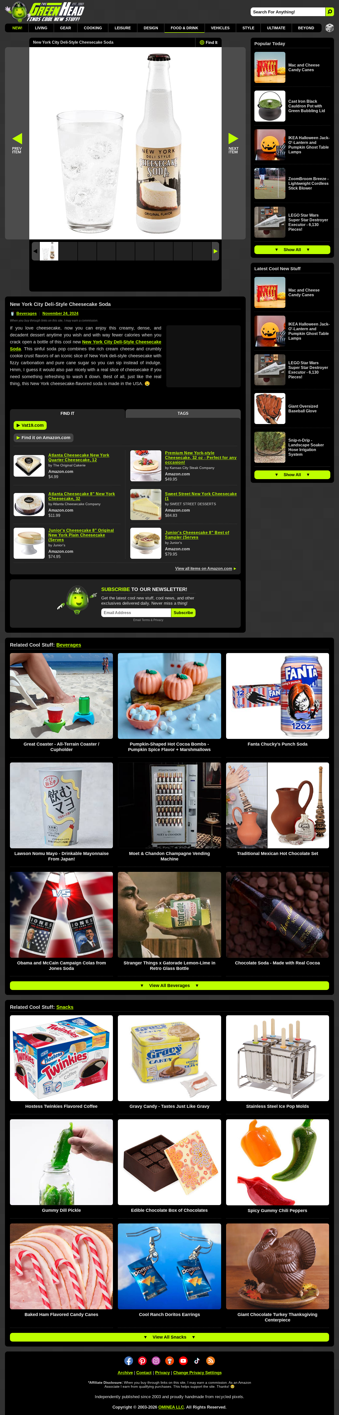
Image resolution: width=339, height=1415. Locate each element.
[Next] (215, 251)
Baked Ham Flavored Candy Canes (61, 1314)
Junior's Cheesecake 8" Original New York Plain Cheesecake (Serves (81, 535)
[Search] (329, 11)
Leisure (123, 28)
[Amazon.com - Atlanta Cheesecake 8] (29, 504)
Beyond (306, 28)
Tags (183, 413)
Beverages (26, 313)
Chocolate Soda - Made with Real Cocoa (277, 962)
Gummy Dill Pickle (61, 1210)
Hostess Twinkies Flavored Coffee (61, 1106)
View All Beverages (169, 985)
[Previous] (35, 251)
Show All (292, 249)
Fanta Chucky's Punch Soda (277, 744)
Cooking (93, 28)
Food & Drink (184, 28)
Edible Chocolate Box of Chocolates (169, 1210)
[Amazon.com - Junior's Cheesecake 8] (29, 543)
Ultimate (276, 28)
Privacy (158, 620)
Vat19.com (30, 425)
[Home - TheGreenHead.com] (45, 12)
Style (248, 28)
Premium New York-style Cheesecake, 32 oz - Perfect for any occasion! (201, 457)
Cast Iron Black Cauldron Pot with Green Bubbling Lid (306, 106)
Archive (125, 1372)
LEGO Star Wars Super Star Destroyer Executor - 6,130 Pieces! (308, 222)
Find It (211, 42)
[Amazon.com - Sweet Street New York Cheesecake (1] (145, 504)
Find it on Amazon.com (43, 437)
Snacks (64, 1007)
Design (151, 28)
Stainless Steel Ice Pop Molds (277, 1106)
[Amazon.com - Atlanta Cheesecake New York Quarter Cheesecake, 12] (29, 466)
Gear (65, 28)
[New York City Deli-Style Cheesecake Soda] (49, 251)
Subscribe (183, 613)
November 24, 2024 (60, 313)
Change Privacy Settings (197, 1372)
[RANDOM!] (329, 28)
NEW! (17, 28)
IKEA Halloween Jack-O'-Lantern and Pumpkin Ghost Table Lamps (309, 145)
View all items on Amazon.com (203, 568)
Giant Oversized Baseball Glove (303, 408)
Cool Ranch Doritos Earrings (169, 1314)
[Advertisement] (125, 277)
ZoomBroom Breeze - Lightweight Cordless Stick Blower (308, 183)
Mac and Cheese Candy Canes (304, 67)
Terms (146, 620)
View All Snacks (169, 1337)
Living (41, 28)
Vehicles (220, 28)
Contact (144, 1372)
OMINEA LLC (171, 1407)
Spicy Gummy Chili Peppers (277, 1210)
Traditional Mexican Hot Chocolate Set (277, 853)
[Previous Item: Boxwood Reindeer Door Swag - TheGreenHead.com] (17, 143)
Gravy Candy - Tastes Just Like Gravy (169, 1106)
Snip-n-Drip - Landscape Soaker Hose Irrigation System (306, 447)
